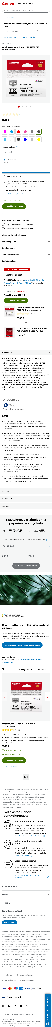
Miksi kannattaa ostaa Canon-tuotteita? (27, 876)
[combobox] (26, 10)
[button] (34, 37)
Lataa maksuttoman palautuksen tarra (22, 645)
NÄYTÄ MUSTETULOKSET (27, 566)
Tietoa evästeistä (9, 980)
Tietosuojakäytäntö (25, 975)
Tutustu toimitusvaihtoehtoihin (28, 836)
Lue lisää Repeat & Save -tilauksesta (16, 194)
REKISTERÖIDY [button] (9, 922)
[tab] (14, 531)
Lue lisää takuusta (22, 855)
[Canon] (8, 3)
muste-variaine (8, 17)
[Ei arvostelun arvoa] (11, 114)
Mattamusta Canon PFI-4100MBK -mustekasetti (19, 725)
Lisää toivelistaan (11, 213)
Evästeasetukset (27, 980)
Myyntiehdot (7, 975)
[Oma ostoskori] (43, 3)
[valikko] (49, 3)
